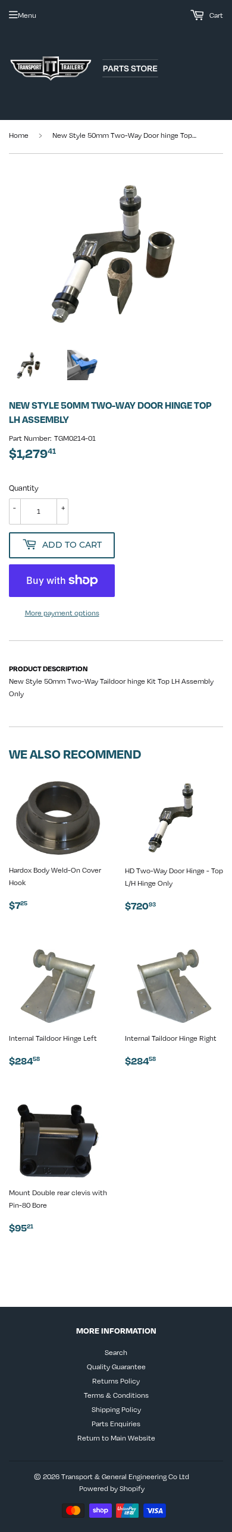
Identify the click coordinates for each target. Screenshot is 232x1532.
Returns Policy (116, 1380)
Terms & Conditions (116, 1395)
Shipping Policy (116, 1409)
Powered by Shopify (112, 1488)
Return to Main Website (116, 1437)
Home (19, 135)
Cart (215, 15)
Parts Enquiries (116, 1423)
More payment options (62, 612)
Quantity (24, 487)
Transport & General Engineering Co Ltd (125, 1476)
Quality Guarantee (116, 1366)
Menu (27, 15)
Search (116, 1352)
